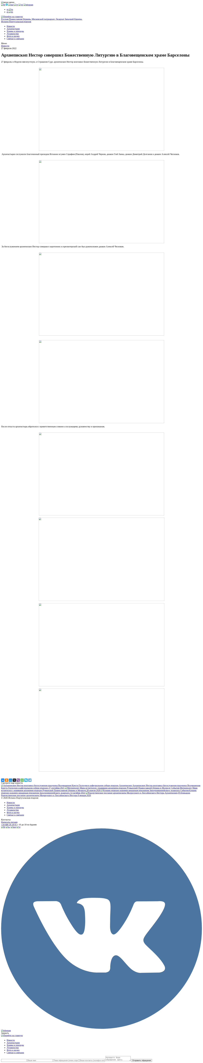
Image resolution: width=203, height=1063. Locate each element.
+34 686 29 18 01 (9, 824)
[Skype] (26, 780)
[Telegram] (29, 780)
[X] (14, 780)
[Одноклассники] (6, 780)
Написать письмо (9, 822)
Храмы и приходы (15, 31)
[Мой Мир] (10, 780)
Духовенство (13, 34)
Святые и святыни (15, 38)
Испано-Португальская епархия (16, 21)
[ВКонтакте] (2, 780)
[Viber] (18, 780)
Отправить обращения (141, 1060)
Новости (11, 26)
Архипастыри (13, 29)
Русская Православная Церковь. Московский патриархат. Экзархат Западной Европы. (41, 19)
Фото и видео (13, 36)
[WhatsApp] (22, 780)
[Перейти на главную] (12, 16)
